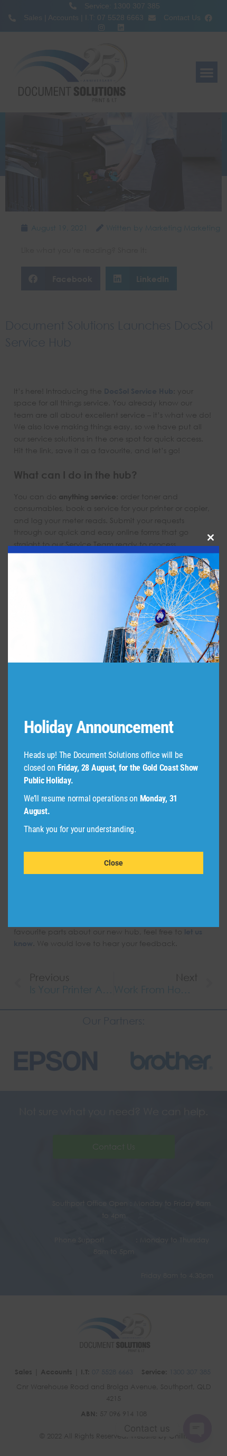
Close (113, 863)
